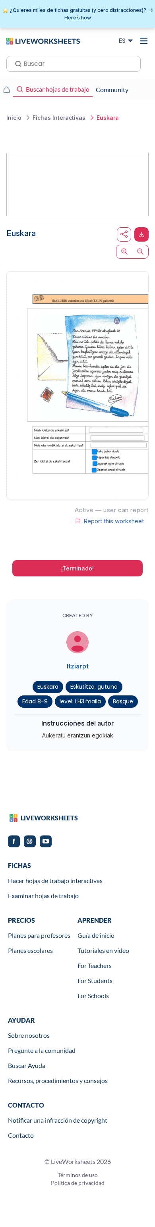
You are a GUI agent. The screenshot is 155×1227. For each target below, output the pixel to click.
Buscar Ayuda (26, 1065)
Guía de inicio (96, 935)
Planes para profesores (39, 935)
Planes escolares (30, 950)
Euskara (47, 687)
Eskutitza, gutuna (94, 687)
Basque (123, 701)
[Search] (15, 63)
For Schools (93, 995)
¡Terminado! (77, 568)
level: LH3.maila (80, 701)
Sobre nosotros (29, 1035)
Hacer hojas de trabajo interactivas (55, 880)
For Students (95, 980)
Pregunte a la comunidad (42, 1050)
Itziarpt (78, 666)
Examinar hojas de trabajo (43, 895)
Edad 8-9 (35, 701)
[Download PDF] (141, 234)
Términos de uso (78, 1174)
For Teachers (95, 965)
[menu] (144, 41)
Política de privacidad (78, 1182)
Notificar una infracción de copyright (57, 1120)
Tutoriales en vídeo (103, 950)
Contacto (21, 1135)
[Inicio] (43, 40)
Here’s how (77, 18)
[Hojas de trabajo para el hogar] (6, 89)
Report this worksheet (113, 521)
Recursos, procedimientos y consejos (58, 1080)
